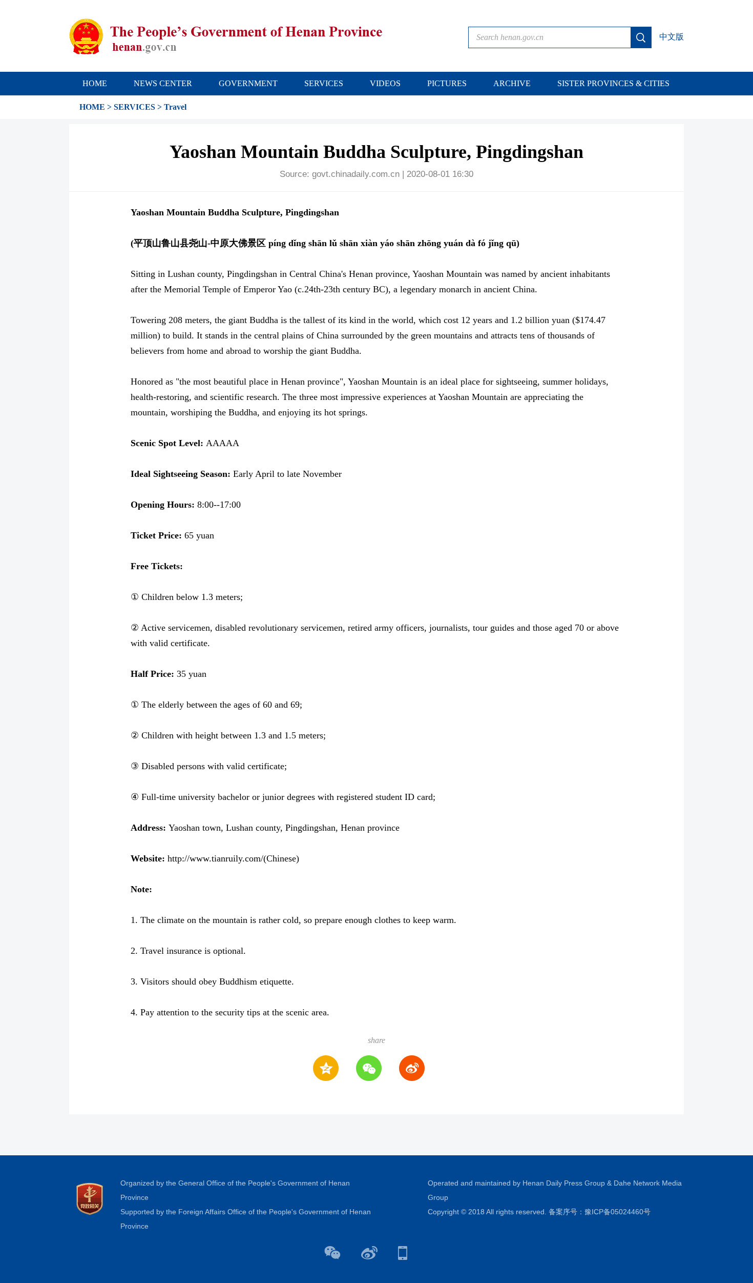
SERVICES (323, 83)
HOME (94, 83)
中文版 (671, 36)
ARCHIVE (512, 83)
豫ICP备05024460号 (617, 1212)
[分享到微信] (369, 1068)
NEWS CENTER (163, 83)
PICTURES (447, 83)
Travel (175, 107)
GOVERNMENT (248, 83)
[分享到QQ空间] (326, 1068)
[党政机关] (89, 1198)
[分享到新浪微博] (412, 1068)
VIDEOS (385, 83)
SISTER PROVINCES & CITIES (613, 83)
